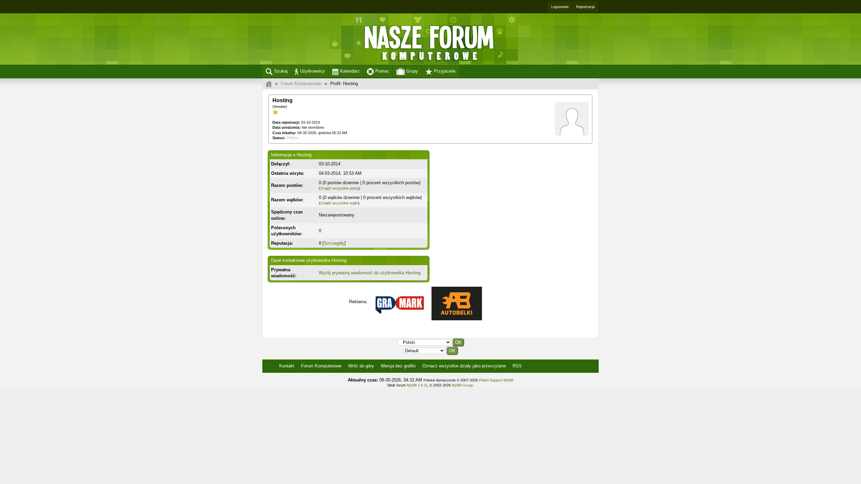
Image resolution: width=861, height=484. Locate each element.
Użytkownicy (312, 71)
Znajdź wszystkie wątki (339, 203)
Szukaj (281, 71)
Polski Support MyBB (496, 380)
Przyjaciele (444, 71)
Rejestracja (585, 7)
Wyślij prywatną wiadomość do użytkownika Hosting (369, 272)
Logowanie (560, 7)
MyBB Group (462, 385)
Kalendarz (350, 71)
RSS (517, 365)
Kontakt (286, 365)
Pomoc (382, 71)
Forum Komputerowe (301, 83)
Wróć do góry (361, 365)
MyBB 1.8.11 (417, 385)
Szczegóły (334, 243)
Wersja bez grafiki (398, 365)
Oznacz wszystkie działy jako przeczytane (464, 365)
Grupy (412, 71)
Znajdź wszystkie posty (339, 188)
